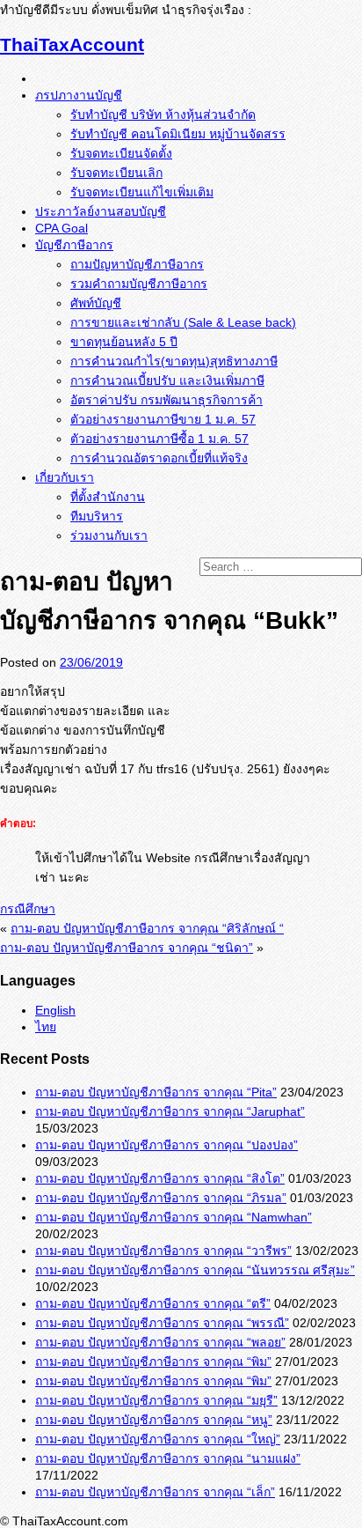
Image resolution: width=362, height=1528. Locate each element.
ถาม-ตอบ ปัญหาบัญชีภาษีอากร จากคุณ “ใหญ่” (157, 1439)
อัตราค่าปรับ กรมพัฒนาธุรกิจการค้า (166, 400)
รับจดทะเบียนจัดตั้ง (121, 153)
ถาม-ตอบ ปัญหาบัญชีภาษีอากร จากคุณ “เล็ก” (155, 1492)
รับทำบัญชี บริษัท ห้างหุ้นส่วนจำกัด (163, 114)
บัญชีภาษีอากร (74, 245)
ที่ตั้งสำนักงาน (107, 497)
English (55, 1010)
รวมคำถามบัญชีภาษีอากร (138, 284)
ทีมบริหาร (96, 516)
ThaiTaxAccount (72, 44)
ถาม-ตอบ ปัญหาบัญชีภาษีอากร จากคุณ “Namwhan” (173, 1217)
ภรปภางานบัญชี (78, 95)
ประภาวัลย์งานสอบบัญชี (100, 211)
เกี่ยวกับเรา (64, 477)
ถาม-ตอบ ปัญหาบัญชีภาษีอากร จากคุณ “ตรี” (153, 1303)
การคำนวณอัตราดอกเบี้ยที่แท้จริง (159, 458)
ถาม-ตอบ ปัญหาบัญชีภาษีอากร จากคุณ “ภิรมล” (160, 1198)
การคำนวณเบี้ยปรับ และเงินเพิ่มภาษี (167, 380)
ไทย (45, 1027)
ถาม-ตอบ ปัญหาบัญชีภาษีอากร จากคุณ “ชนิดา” (126, 948)
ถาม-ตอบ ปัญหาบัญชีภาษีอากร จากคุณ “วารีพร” (163, 1251)
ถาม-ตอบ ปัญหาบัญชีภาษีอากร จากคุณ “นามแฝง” (167, 1458)
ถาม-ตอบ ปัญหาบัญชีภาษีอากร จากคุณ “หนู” (153, 1420)
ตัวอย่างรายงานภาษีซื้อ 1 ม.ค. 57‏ (159, 439)
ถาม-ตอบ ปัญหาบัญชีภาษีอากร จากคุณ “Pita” (156, 1092)
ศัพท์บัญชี (95, 303)
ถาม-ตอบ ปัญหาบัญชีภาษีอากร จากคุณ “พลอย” (160, 1342)
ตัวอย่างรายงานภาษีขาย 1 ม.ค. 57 (163, 419)
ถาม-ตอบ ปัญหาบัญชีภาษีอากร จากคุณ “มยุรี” (156, 1400)
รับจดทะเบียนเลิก (116, 173)
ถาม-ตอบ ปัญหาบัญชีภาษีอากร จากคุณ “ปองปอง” (166, 1145)
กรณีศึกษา (27, 909)
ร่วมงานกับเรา (109, 535)
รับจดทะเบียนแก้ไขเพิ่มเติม (142, 192)
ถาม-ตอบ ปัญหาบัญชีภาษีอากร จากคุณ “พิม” (153, 1362)
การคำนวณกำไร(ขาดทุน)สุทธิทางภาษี (174, 361)
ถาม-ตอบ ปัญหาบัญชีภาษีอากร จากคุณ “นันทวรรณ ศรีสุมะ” (195, 1270)
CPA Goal (61, 228)
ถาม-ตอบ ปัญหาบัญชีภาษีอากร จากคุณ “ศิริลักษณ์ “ (147, 928)
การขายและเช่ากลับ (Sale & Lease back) (183, 322)
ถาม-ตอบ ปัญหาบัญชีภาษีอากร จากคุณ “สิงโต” (160, 1178)
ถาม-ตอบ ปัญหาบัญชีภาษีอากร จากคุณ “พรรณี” (162, 1323)
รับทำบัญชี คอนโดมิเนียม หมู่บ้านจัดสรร (178, 134)
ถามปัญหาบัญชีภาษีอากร (137, 264)
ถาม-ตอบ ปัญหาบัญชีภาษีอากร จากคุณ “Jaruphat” (170, 1111)
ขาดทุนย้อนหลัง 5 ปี (123, 342)
